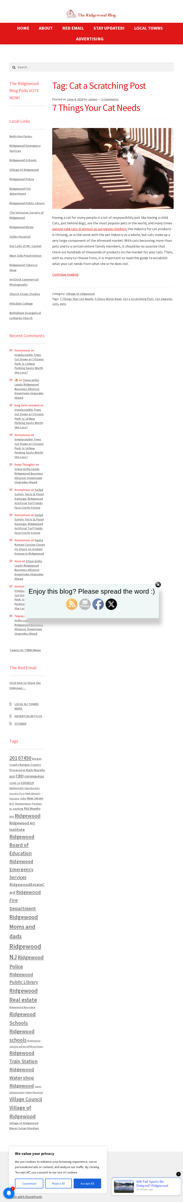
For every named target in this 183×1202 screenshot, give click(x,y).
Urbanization (17, 1092)
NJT (11, 803)
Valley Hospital (20, 237)
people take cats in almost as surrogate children (89, 229)
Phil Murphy (32, 809)
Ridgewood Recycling (22, 1007)
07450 (24, 758)
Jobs (23, 798)
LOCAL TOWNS (148, 28)
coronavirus (34, 776)
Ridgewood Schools (23, 160)
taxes (38, 1086)
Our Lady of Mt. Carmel (25, 246)
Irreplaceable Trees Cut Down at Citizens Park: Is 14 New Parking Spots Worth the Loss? (29, 363)
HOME (23, 28)
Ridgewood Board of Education (21, 845)
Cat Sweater (163, 299)
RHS (11, 816)
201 (13, 758)
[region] (58, 1169)
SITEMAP (21, 724)
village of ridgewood (80, 294)
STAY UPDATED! (109, 28)
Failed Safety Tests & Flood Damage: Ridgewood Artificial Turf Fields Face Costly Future (29, 498)
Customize (29, 1183)
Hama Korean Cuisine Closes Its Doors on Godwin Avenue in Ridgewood (30, 546)
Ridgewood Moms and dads (23, 926)
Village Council (25, 1099)
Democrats (16, 788)
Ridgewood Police (21, 179)
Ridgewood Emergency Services (21, 869)
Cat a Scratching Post (138, 299)
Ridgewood (28, 815)
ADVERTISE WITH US (28, 716)
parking (18, 809)
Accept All (87, 1183)
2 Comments (110, 99)
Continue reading (65, 274)
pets (63, 304)
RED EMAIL (73, 28)
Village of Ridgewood (24, 170)
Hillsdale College (21, 304)
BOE (12, 776)
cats (55, 304)
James (92, 99)
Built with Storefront (25, 1196)
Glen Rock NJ (32, 788)
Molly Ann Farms (21, 136)
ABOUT (46, 28)
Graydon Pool (17, 793)
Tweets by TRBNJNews (25, 650)
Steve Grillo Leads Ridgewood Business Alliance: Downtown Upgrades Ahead (29, 389)
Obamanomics (23, 803)
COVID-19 (14, 783)
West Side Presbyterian (25, 256)
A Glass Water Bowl (108, 299)
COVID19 (27, 783)
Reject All (58, 1183)
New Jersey (35, 798)
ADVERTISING (90, 38)
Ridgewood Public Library (27, 203)
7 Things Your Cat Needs (96, 107)
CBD (20, 776)
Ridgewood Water (21, 227)
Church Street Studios (24, 294)
